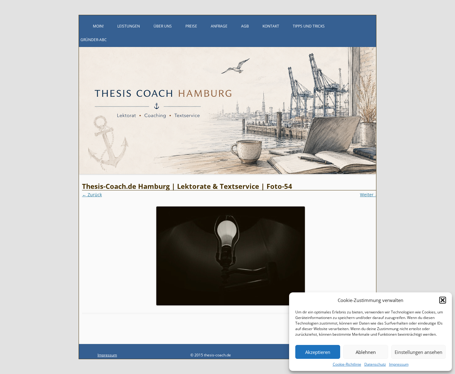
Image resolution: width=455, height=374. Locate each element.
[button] (443, 300)
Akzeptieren (317, 352)
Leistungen (128, 26)
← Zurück (92, 195)
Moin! (98, 26)
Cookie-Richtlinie (347, 364)
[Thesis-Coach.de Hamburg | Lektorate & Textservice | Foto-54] (230, 255)
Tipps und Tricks (309, 26)
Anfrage (219, 26)
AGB (245, 26)
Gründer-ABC (93, 39)
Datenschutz (375, 364)
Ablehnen (366, 352)
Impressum (399, 364)
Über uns (163, 26)
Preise (191, 26)
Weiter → (369, 195)
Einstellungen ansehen (418, 352)
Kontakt (270, 26)
